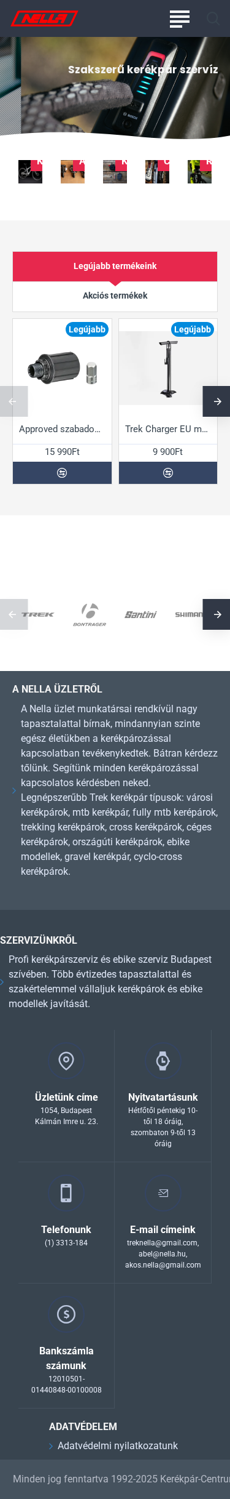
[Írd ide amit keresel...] (213, 18)
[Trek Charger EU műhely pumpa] (168, 368)
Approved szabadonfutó (62, 429)
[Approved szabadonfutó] (62, 368)
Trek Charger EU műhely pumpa (168, 429)
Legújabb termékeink (115, 266)
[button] (62, 473)
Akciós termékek (115, 295)
